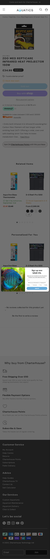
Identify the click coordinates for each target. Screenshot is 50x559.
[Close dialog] (47, 269)
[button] (41, 9)
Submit (37, 288)
